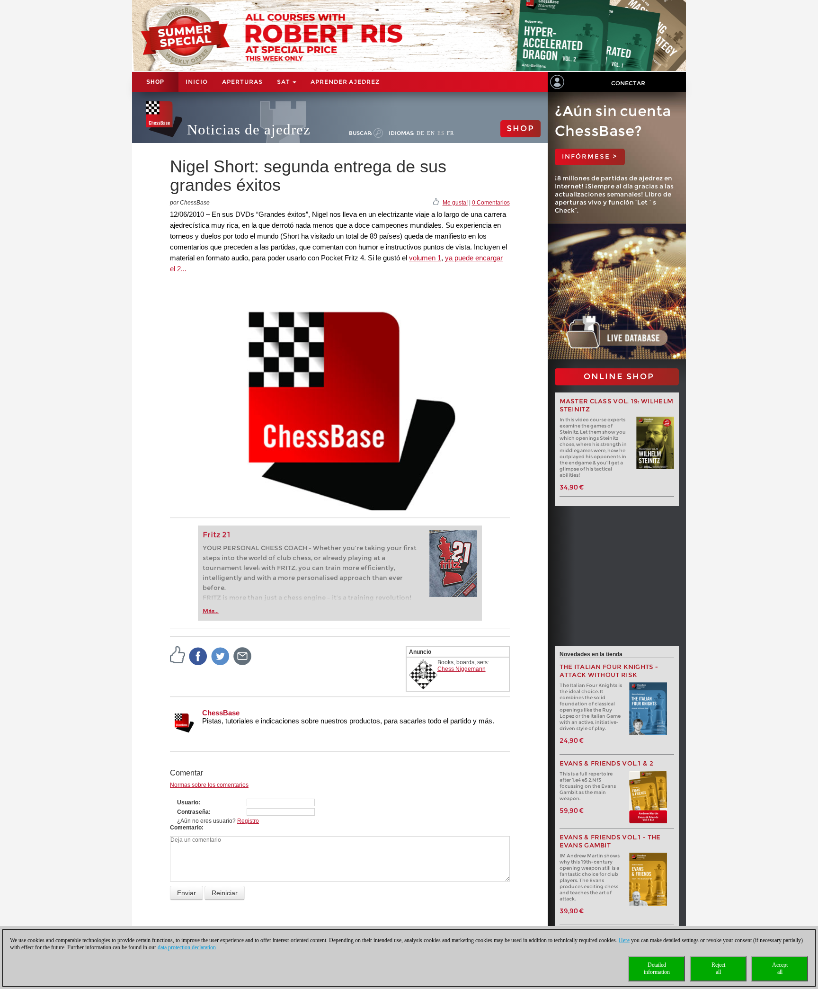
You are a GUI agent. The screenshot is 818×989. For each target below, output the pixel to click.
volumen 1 (425, 258)
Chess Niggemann (461, 669)
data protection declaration (187, 947)
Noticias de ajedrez (249, 129)
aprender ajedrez (345, 81)
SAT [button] (284, 81)
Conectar (628, 83)
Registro (248, 821)
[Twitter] (220, 655)
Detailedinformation (657, 968)
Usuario (187, 802)
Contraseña (193, 812)
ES (441, 133)
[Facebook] (198, 655)
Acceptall (780, 968)
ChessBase (221, 713)
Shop (155, 82)
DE (421, 133)
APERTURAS (242, 81)
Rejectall (718, 968)
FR (450, 133)
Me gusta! (455, 202)
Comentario (186, 827)
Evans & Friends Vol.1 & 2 (607, 763)
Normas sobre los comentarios (209, 785)
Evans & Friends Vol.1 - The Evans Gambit (610, 841)
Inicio (197, 81)
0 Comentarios (491, 202)
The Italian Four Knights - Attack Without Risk (609, 671)
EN (431, 133)
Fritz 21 (217, 534)
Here (624, 940)
